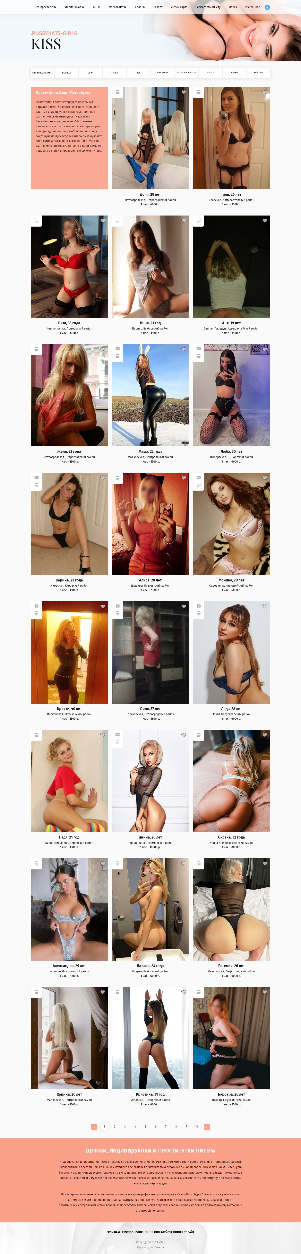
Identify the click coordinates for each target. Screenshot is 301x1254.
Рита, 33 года (69, 323)
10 (196, 1126)
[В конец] (207, 1127)
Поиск (233, 7)
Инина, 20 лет (150, 837)
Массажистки (118, 7)
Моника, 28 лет (231, 580)
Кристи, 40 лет (69, 709)
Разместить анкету (208, 7)
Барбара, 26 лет (231, 1094)
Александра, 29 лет (69, 966)
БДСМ (96, 7)
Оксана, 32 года (231, 837)
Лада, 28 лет (231, 709)
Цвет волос (162, 72)
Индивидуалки (75, 7)
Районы (258, 72)
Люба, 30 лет (231, 451)
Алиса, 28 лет (150, 580)
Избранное (252, 7)
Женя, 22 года (69, 451)
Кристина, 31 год (150, 1094)
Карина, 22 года (69, 580)
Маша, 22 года (150, 451)
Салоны (140, 7)
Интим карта (179, 7)
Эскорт (158, 7)
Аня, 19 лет (231, 323)
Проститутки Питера (150, 1247)
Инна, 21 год (150, 323)
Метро (234, 72)
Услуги (210, 72)
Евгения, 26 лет (231, 966)
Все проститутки (46, 7)
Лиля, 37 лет (150, 709)
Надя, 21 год (69, 837)
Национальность (186, 72)
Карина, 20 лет (69, 1094)
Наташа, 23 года (150, 966)
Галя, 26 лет (231, 194)
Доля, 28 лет (150, 194)
